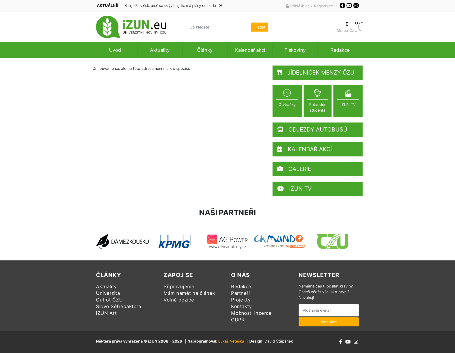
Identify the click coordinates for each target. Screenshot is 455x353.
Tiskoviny (295, 50)
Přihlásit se (299, 6)
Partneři (240, 293)
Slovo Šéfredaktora (118, 306)
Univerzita (108, 293)
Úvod (115, 50)
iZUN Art (106, 313)
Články (205, 50)
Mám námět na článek (189, 293)
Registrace (323, 6)
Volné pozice (179, 300)
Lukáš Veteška (231, 341)
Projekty (240, 300)
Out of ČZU (109, 300)
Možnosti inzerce (251, 313)
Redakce (340, 50)
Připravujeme (179, 286)
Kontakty (241, 306)
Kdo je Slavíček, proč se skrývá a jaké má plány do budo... (171, 5)
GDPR (238, 320)
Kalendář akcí (250, 50)
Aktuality (160, 50)
